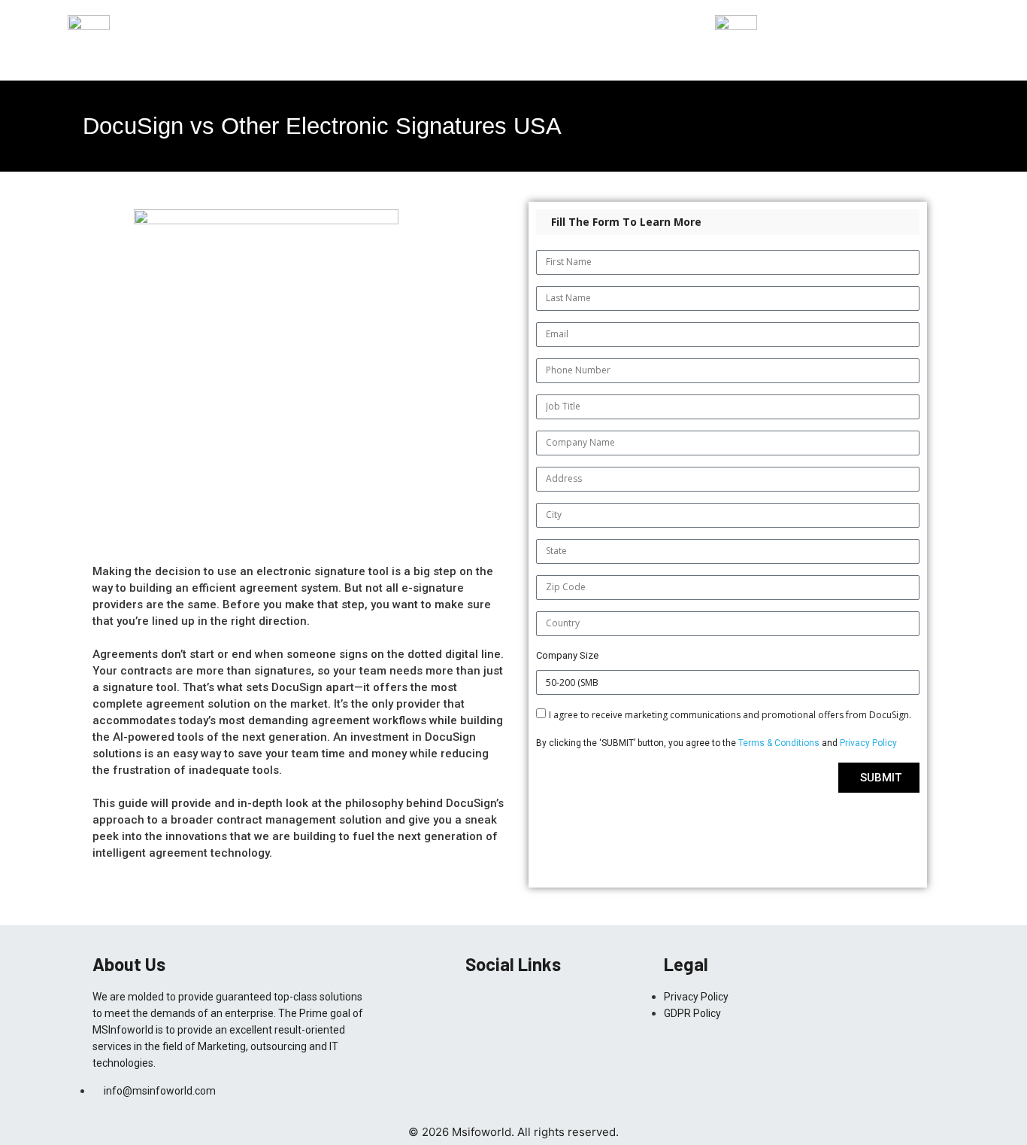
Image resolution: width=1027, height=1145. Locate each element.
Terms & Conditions (780, 743)
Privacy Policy (868, 743)
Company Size (567, 655)
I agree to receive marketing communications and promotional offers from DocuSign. (730, 714)
